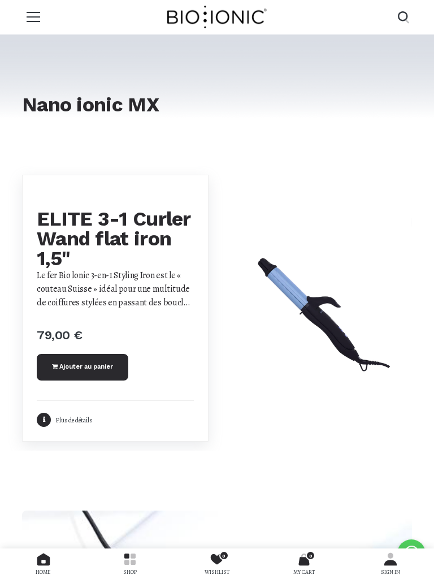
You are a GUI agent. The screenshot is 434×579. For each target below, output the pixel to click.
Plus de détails (73, 420)
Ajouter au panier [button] (85, 366)
